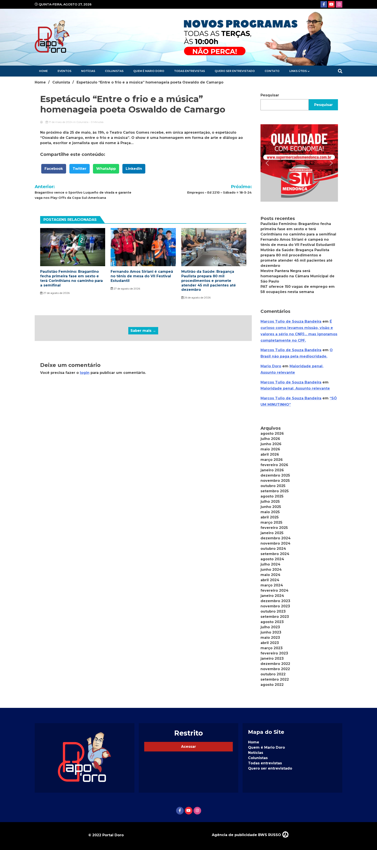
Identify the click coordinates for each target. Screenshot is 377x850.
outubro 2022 (273, 674)
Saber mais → (143, 331)
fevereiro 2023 (274, 653)
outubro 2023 (273, 611)
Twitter (79, 169)
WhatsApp (106, 169)
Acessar (188, 746)
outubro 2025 (272, 486)
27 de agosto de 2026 (56, 293)
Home (43, 71)
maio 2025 (270, 512)
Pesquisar (269, 95)
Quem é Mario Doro (148, 71)
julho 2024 (270, 564)
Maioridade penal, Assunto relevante (295, 388)
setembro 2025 (274, 491)
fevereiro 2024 (274, 590)
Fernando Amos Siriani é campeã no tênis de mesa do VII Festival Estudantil (142, 276)
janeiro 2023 (272, 658)
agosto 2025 (271, 496)
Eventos (64, 71)
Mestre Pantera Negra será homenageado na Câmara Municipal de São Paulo (297, 276)
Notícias (88, 71)
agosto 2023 (272, 622)
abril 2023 (269, 643)
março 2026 (271, 460)
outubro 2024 (273, 549)
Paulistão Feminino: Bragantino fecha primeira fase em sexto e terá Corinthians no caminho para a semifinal (71, 278)
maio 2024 (270, 575)
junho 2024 (271, 569)
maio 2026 (270, 449)
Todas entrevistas (189, 71)
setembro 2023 (274, 617)
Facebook (54, 169)
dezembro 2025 (275, 475)
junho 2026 (270, 444)
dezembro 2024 (275, 538)
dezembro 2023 (275, 601)
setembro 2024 (274, 554)
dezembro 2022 (275, 664)
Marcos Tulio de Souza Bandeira (290, 321)
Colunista (82, 122)
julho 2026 (270, 439)
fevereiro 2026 (274, 465)
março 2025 (271, 522)
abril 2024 (269, 580)
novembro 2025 (275, 481)
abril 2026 (269, 454)
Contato (272, 71)
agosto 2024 (272, 559)
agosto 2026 (272, 433)
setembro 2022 (274, 679)
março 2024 (271, 585)
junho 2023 (270, 632)
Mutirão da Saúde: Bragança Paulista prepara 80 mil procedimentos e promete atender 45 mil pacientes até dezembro (208, 280)
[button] (299, 163)
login (84, 373)
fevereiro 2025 (274, 528)
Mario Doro (270, 366)
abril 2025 (269, 517)
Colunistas (114, 71)
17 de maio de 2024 (60, 122)
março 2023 (271, 648)
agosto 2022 (272, 685)
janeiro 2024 (272, 596)
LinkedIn (134, 169)
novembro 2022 (275, 669)
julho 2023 (270, 627)
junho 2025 (270, 507)
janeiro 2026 (272, 470)
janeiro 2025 (271, 533)
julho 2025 (270, 501)
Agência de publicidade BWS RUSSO (247, 835)
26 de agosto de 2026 (197, 297)
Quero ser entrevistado (235, 71)
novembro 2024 (275, 543)
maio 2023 (270, 637)
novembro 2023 (275, 606)
